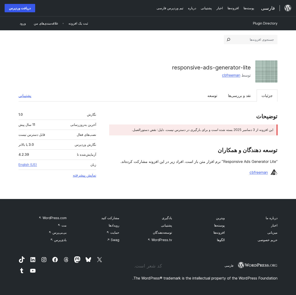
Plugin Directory (265, 23)
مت (62, 225)
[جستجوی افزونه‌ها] (228, 39)
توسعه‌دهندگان (162, 232)
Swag (113, 240)
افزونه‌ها (219, 232)
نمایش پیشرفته (84, 175)
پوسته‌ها (219, 225)
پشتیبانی (24, 95)
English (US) (27, 165)
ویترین (220, 218)
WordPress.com (53, 218)
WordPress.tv (160, 240)
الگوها (221, 240)
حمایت (112, 232)
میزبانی (272, 232)
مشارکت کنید (110, 218)
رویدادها (114, 225)
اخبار (274, 225)
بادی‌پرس (58, 240)
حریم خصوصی (268, 240)
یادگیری (167, 218)
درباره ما (272, 218)
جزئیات (267, 95)
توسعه (212, 95)
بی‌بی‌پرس (58, 232)
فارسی (229, 265)
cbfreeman (231, 75)
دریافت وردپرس (20, 8)
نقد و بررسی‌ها (239, 95)
